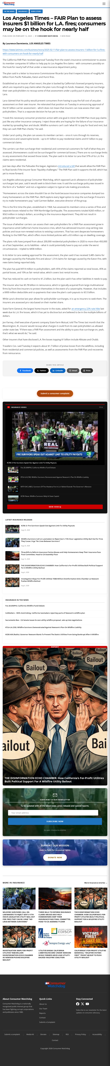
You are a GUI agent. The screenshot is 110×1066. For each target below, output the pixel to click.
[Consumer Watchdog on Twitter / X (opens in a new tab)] (82, 1004)
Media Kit (30, 1034)
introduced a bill (66, 166)
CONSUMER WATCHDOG (47, 36)
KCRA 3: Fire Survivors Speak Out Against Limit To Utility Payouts (48, 525)
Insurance (23, 11)
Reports (42, 1013)
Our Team (43, 1008)
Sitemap (56, 1034)
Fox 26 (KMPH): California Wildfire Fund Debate (25, 606)
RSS (67, 1034)
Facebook (26, 370)
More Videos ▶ (55, 507)
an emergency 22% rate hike (86, 308)
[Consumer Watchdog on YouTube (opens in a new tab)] (87, 1004)
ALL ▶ (101, 407)
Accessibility (97, 1034)
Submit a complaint (12, 1034)
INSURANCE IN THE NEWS (17, 600)
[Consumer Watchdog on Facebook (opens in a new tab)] (77, 1004)
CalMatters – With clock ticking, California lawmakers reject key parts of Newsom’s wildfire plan (45, 613)
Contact (42, 1017)
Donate (43, 1034)
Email (74, 370)
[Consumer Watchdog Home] (55, 984)
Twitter (43, 370)
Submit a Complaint (47, 1022)
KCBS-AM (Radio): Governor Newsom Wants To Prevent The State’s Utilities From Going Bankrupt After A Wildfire (52, 634)
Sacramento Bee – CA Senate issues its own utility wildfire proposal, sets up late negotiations (43, 620)
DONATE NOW (55, 857)
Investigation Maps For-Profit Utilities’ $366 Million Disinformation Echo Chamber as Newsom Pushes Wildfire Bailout (60, 580)
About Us (43, 1004)
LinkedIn (59, 370)
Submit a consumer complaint (55, 393)
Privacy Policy (80, 1034)
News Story (36, 11)
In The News (9, 11)
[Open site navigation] (104, 4)
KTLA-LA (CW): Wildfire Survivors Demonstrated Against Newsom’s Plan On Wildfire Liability (43, 627)
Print (88, 370)
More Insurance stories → (95, 883)
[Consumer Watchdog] (8, 4)
